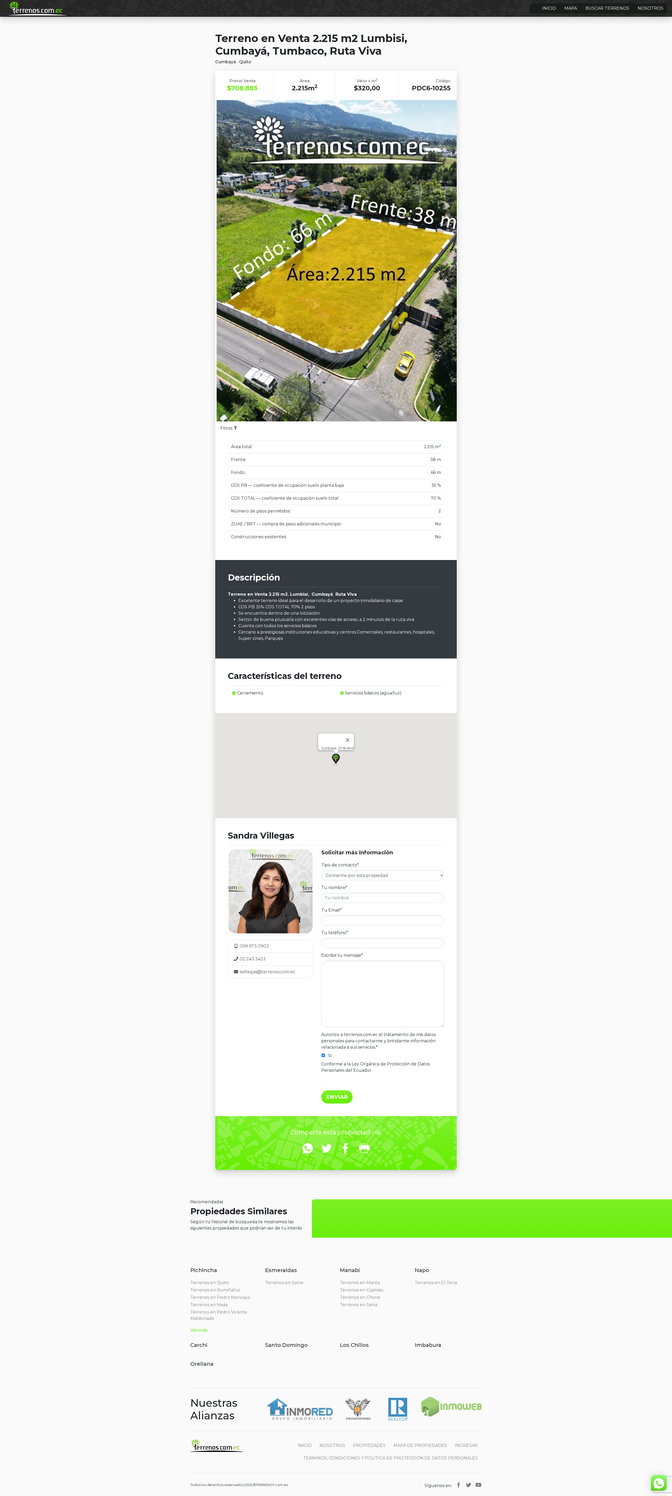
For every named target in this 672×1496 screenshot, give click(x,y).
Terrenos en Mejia (209, 1304)
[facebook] (458, 1485)
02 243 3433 (252, 958)
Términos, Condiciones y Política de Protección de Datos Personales (390, 1458)
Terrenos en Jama (358, 1304)
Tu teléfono (334, 932)
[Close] (347, 740)
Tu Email (331, 910)
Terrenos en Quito (209, 1282)
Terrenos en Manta (360, 1282)
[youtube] (478, 1485)
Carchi (198, 1345)
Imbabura (428, 1345)
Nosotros (650, 8)
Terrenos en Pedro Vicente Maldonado (218, 1315)
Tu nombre (334, 887)
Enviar (337, 1097)
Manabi (350, 1270)
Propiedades (369, 1445)
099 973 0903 (254, 946)
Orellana (201, 1364)
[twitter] (468, 1485)
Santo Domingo (286, 1345)
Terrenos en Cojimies (361, 1290)
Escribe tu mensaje (342, 955)
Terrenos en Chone (360, 1297)
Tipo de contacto (340, 864)
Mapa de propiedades (420, 1445)
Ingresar (466, 1445)
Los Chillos (354, 1345)
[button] (335, 759)
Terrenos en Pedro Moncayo (220, 1297)
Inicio (549, 8)
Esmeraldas (281, 1270)
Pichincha (203, 1270)
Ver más (199, 1330)
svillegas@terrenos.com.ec (267, 971)
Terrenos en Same (284, 1282)
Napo (422, 1270)
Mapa (570, 8)
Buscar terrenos (607, 8)
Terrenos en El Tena (436, 1282)
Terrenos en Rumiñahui (215, 1290)
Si (330, 1055)
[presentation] (228, 264)
